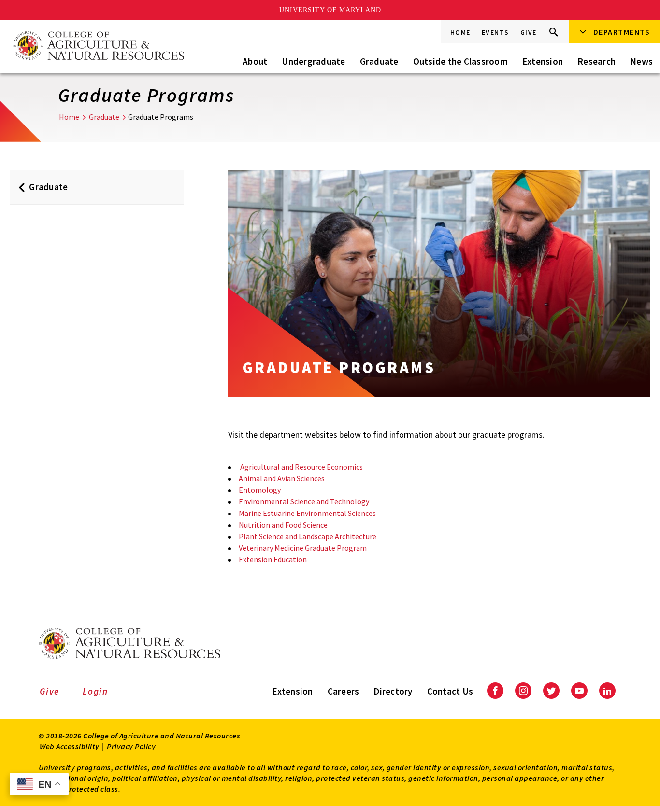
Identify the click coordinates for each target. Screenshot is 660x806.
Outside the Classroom (460, 61)
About (255, 61)
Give (528, 32)
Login (95, 691)
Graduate (379, 61)
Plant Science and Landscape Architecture (307, 536)
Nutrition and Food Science (283, 524)
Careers (343, 691)
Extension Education (273, 559)
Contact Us (450, 691)
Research (596, 61)
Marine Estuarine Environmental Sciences (307, 513)
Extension (542, 61)
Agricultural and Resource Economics (301, 467)
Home (460, 32)
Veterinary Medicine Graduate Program (303, 548)
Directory (392, 691)
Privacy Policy (131, 746)
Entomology (260, 490)
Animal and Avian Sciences (282, 478)
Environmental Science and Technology (304, 501)
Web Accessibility (70, 746)
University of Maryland (330, 10)
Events (495, 32)
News (641, 61)
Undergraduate (313, 61)
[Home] (98, 46)
